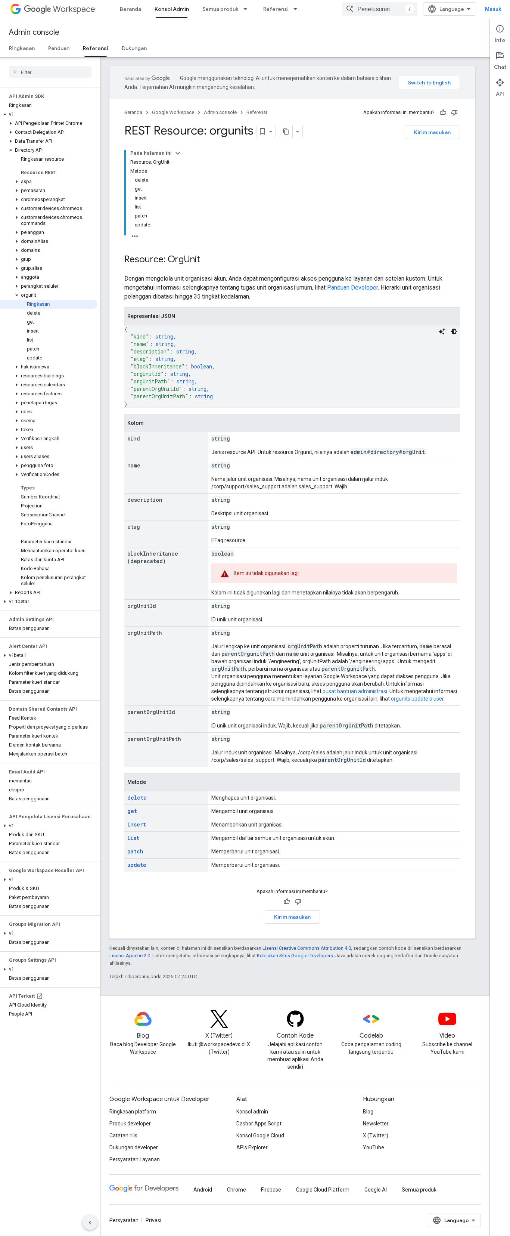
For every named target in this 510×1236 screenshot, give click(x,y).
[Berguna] (443, 112)
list (133, 837)
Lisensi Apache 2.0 (129, 955)
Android (202, 1190)
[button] (48, 114)
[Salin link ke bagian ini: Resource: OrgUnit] (207, 260)
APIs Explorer (252, 1147)
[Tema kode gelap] (454, 331)
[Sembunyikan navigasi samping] (90, 1222)
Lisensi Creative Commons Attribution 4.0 (306, 948)
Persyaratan (124, 1220)
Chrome (236, 1190)
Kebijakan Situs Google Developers (295, 955)
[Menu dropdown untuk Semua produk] (247, 9)
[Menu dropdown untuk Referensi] (298, 9)
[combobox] (379, 9)
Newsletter (376, 1124)
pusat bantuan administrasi (355, 691)
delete (137, 797)
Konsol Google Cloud (260, 1135)
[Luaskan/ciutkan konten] (177, 153)
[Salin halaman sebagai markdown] (286, 131)
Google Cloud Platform (322, 1190)
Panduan (58, 48)
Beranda (130, 9)
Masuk (493, 9)
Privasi (153, 1220)
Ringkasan (22, 48)
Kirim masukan (432, 132)
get (132, 811)
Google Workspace (173, 112)
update (136, 864)
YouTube (373, 1147)
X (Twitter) (375, 1135)
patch (135, 851)
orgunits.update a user (417, 699)
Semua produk (220, 9)
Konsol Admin (172, 9)
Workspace (74, 9)
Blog (368, 1112)
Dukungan (134, 48)
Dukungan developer (133, 1147)
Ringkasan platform (132, 1112)
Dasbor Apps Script (259, 1124)
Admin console (34, 32)
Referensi (276, 9)
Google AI (375, 1190)
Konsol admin (252, 1112)
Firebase (271, 1190)
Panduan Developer (352, 287)
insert (136, 824)
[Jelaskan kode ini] (442, 331)
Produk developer (130, 1124)
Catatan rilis (123, 1135)
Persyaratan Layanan (134, 1159)
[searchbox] (50, 72)
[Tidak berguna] (454, 112)
